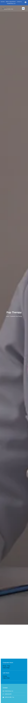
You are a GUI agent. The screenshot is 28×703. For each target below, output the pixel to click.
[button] (23, 8)
